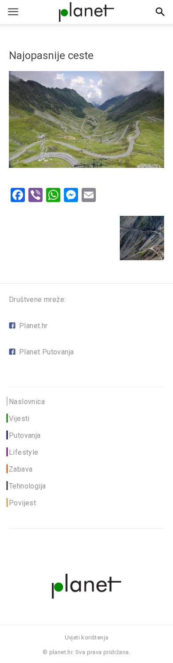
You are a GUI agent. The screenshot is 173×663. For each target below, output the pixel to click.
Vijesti (19, 418)
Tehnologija (27, 486)
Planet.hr (33, 326)
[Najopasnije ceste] (86, 165)
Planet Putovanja (46, 352)
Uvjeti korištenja (87, 637)
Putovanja (25, 435)
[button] (160, 12)
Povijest (22, 503)
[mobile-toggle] (13, 12)
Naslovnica (27, 401)
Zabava (20, 469)
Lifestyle (24, 452)
